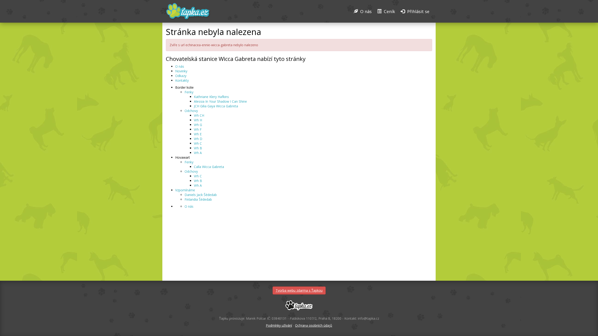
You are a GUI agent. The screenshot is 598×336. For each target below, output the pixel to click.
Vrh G (198, 124)
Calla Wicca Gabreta (209, 166)
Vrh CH (199, 115)
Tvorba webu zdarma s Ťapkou (299, 290)
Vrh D (198, 138)
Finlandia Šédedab (198, 199)
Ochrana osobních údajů (313, 325)
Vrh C (198, 143)
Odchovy (191, 110)
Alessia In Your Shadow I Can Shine (220, 101)
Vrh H (198, 120)
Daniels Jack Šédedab (201, 194)
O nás (179, 66)
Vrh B (198, 148)
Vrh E (198, 134)
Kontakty (182, 80)
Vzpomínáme (185, 190)
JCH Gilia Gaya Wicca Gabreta (216, 106)
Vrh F (198, 129)
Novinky (181, 71)
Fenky (189, 92)
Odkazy (180, 76)
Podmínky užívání (279, 325)
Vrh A (198, 152)
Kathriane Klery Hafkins (211, 96)
